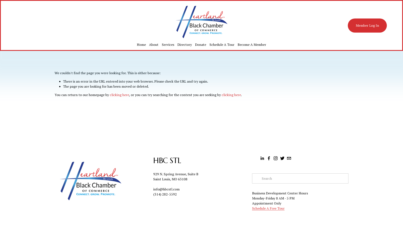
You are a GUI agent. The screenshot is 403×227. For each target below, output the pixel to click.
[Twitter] (282, 158)
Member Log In (367, 25)
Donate (200, 44)
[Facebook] (269, 158)
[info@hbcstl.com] (289, 158)
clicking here (119, 94)
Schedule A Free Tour (268, 208)
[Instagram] (275, 158)
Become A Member (252, 44)
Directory (184, 44)
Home (141, 44)
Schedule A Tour (221, 44)
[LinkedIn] (262, 158)
